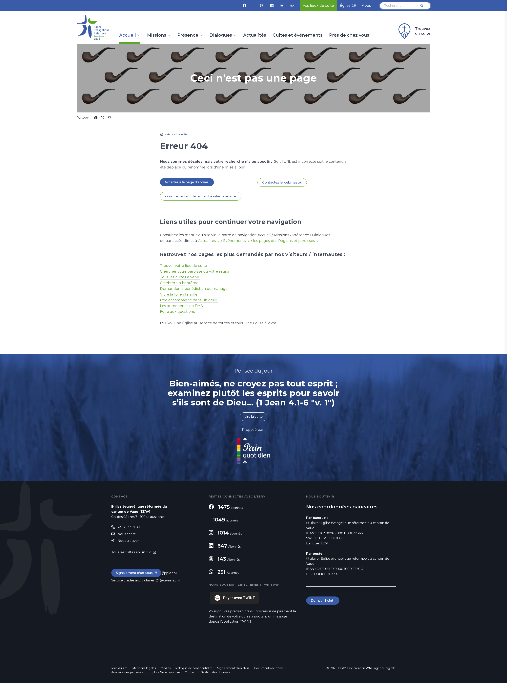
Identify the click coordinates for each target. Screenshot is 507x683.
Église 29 (348, 5)
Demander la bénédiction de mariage (194, 288)
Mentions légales (144, 668)
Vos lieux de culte (318, 5)
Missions (156, 35)
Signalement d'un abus (134, 573)
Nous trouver (128, 541)
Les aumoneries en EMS (181, 306)
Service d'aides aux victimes (132, 580)
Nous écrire (127, 534)
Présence (187, 35)
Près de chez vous (349, 35)
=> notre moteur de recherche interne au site (201, 196)
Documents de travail (269, 668)
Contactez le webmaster (282, 182)
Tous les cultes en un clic (131, 552)
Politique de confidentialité (194, 668)
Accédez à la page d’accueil (187, 182)
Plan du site (119, 668)
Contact (190, 672)
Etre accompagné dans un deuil (189, 300)
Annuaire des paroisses (127, 672)
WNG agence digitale (381, 668)
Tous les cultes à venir (180, 277)
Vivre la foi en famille (178, 294)
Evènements (234, 241)
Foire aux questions (178, 311)
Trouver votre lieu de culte (184, 265)
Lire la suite (253, 417)
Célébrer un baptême (179, 283)
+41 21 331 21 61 (129, 527)
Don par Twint (323, 600)
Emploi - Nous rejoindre (164, 672)
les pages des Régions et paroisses (284, 241)
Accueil (127, 35)
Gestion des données (215, 672)
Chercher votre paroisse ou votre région (196, 271)
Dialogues (221, 35)
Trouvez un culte (422, 31)
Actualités (254, 35)
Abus (366, 5)
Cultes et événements (297, 35)
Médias (166, 668)
